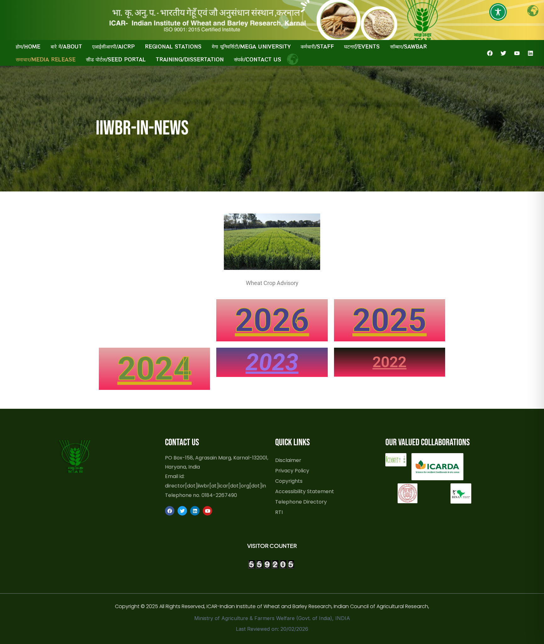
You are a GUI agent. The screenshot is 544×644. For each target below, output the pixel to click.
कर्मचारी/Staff (317, 46)
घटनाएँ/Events (362, 46)
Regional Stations (173, 46)
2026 (272, 320)
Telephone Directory (301, 501)
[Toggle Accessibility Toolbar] (498, 12)
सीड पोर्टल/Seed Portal (116, 59)
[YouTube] (517, 53)
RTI (279, 512)
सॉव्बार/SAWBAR (408, 46)
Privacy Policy (292, 470)
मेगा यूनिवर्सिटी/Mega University (251, 46)
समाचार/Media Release (46, 59)
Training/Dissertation (190, 59)
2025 (389, 320)
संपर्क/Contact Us (257, 59)
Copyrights (289, 480)
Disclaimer (288, 460)
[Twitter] (503, 53)
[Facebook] (490, 53)
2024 (154, 369)
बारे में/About (66, 46)
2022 (389, 362)
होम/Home (28, 46)
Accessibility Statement (304, 491)
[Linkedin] (530, 53)
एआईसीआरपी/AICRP (113, 46)
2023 (272, 362)
